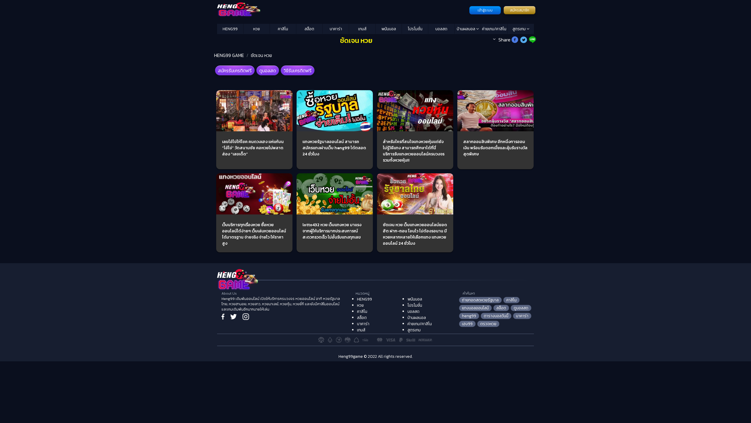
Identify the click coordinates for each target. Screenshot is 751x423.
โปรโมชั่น (415, 29)
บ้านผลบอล (466, 29)
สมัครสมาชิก (519, 10)
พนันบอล (388, 29)
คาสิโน (283, 29)
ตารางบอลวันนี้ (496, 316)
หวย (256, 29)
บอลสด (441, 29)
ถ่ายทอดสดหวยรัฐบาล (480, 300)
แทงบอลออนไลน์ (475, 308)
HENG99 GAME (229, 55)
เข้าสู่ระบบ (485, 10)
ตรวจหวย (488, 324)
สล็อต (309, 29)
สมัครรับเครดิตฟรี (235, 70)
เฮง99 (467, 324)
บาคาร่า (336, 29)
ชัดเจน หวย (261, 55)
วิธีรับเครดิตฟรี (298, 70)
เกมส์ (362, 29)
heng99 (469, 316)
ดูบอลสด (267, 70)
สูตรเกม (519, 29)
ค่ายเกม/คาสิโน (494, 29)
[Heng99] (342, 9)
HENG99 (230, 29)
